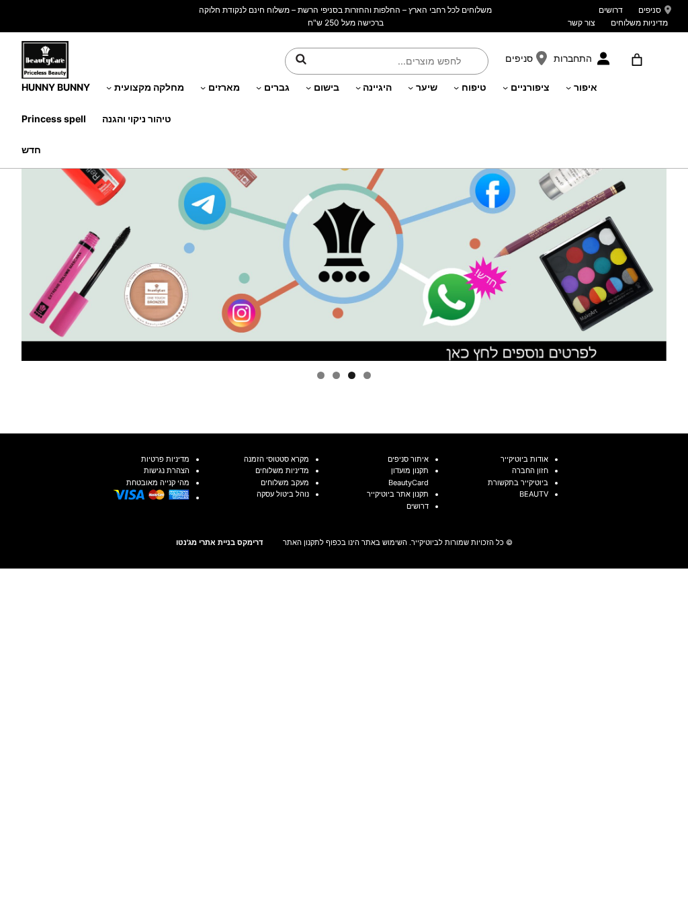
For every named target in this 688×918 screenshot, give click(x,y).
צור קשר (581, 22)
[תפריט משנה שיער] (410, 87)
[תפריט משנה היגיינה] (358, 87)
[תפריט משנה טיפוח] (456, 87)
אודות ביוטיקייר (524, 459)
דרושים (611, 10)
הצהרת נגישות (166, 470)
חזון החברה (530, 470)
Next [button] (650, 218)
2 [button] (351, 375)
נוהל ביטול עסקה (283, 494)
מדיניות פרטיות (165, 459)
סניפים (649, 10)
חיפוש (301, 59)
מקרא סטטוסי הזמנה (276, 459)
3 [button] (336, 375)
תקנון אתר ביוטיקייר (398, 494)
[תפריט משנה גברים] (258, 87)
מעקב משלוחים (285, 482)
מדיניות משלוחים (639, 22)
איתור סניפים (408, 459)
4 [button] (321, 375)
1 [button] (367, 375)
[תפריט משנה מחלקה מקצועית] (109, 87)
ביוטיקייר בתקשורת (518, 482)
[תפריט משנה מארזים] (203, 87)
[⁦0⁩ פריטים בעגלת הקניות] (636, 60)
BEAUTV (533, 494)
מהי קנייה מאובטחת (157, 482)
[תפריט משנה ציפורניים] (505, 87)
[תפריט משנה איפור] (568, 87)
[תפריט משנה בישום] (308, 87)
